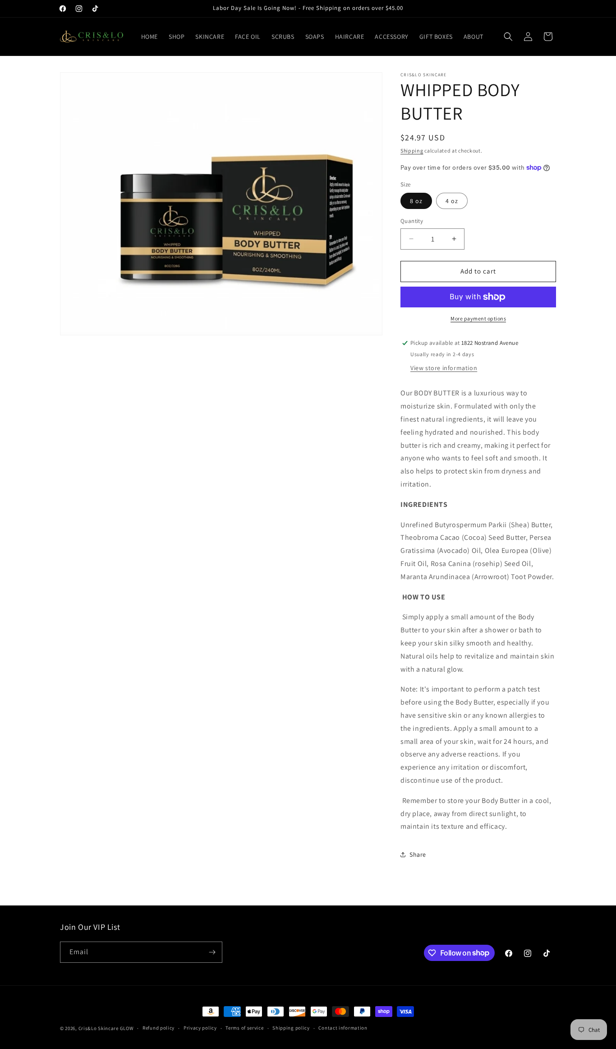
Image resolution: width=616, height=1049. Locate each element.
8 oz (416, 201)
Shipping (411, 150)
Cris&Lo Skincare (98, 1028)
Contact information (342, 1028)
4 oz (452, 201)
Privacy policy (200, 1028)
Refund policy (159, 1028)
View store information (443, 368)
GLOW (127, 1028)
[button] (508, 36)
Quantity (411, 221)
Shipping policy (291, 1028)
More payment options (478, 318)
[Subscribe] (212, 952)
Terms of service (244, 1028)
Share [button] (417, 854)
